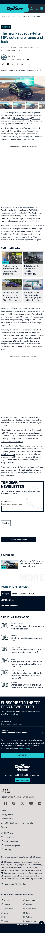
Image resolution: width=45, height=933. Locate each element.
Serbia (29, 904)
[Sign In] (31, 8)
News (31, 593)
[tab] (6, 593)
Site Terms (8, 833)
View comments (20, 539)
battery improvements (10, 123)
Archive (4, 827)
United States (28, 797)
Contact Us (5, 810)
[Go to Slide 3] (32, 105)
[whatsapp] (17, 64)
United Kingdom (14, 797)
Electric (6, 27)
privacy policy (24, 748)
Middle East (31, 921)
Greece (7, 904)
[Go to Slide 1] (6, 105)
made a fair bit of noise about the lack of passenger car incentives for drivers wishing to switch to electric (22, 451)
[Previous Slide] (3, 90)
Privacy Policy (7, 814)
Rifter (8, 225)
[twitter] (12, 64)
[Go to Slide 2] (19, 105)
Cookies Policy (7, 819)
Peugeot (5, 593)
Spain (28, 913)
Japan (6, 921)
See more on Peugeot (10, 605)
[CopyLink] (3, 64)
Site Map (7, 850)
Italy (6, 917)
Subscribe (22, 755)
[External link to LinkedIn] (40, 803)
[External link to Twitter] (22, 803)
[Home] (19, 8)
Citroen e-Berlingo (20, 118)
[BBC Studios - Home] (6, 791)
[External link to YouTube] (31, 803)
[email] (21, 64)
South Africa (31, 909)
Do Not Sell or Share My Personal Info (17, 823)
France (6, 900)
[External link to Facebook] (5, 803)
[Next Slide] (42, 90)
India (6, 913)
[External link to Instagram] (14, 803)
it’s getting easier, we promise (19, 439)
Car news (11, 16)
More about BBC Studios (13, 884)
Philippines (31, 900)
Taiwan (29, 917)
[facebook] (8, 64)
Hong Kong (8, 909)
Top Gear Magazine (12, 845)
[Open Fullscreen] (42, 99)
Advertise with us (11, 841)
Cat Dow (11, 56)
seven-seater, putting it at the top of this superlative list (22, 227)
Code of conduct (11, 837)
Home (3, 16)
